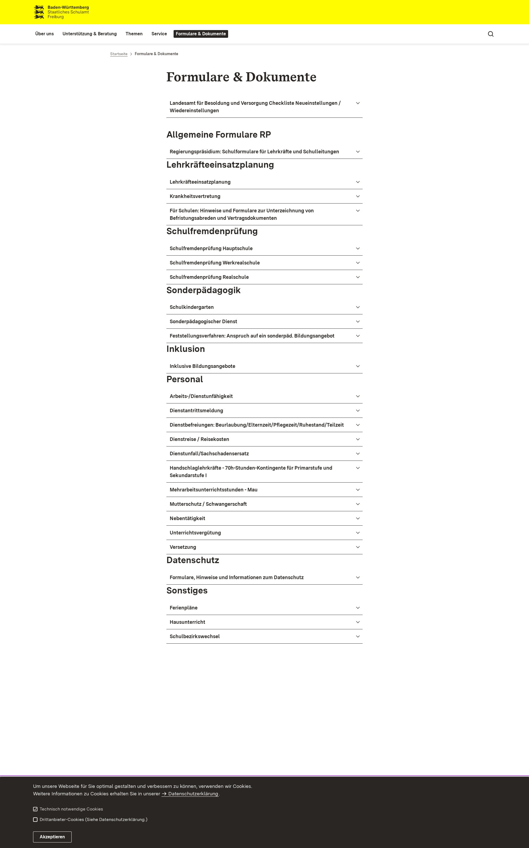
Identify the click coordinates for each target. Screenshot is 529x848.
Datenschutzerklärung (193, 793)
